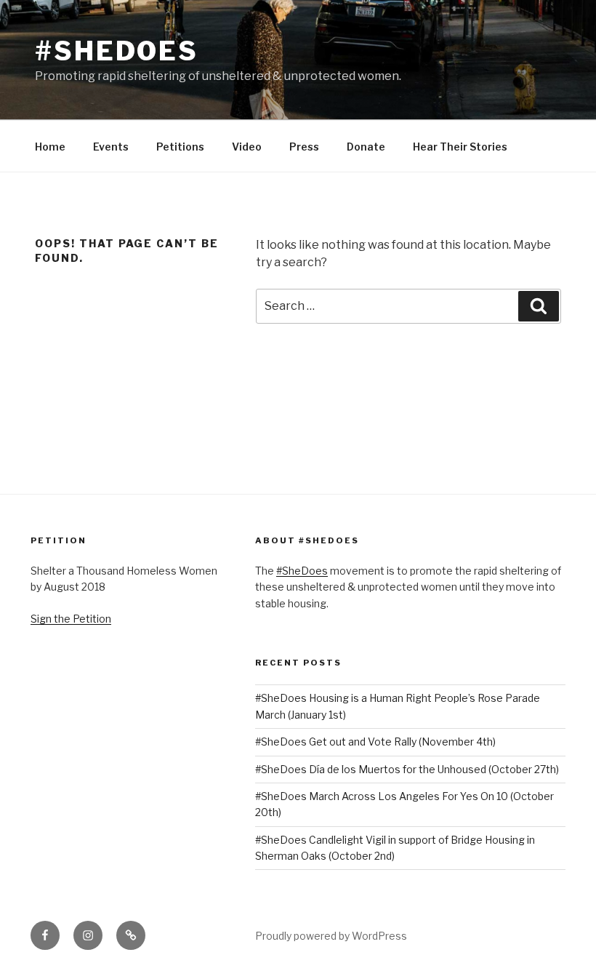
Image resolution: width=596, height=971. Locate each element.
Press (304, 146)
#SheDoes (116, 51)
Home (50, 146)
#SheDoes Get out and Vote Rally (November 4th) (375, 741)
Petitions (180, 146)
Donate (366, 146)
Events (111, 146)
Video (247, 146)
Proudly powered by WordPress (331, 936)
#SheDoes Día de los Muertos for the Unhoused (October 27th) (407, 769)
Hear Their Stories (460, 146)
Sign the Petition (71, 618)
